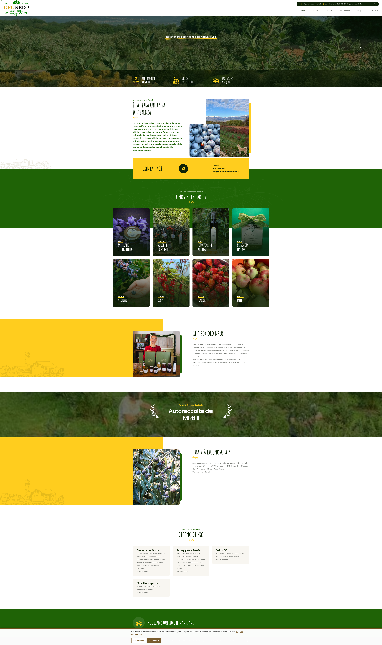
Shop (359, 11)
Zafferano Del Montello (125, 247)
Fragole (201, 300)
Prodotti (329, 11)
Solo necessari (138, 640)
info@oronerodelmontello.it (312, 4)
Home (303, 11)
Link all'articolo (142, 571)
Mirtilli (122, 300)
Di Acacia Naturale (242, 247)
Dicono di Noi (374, 11)
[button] (360, 45)
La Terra (316, 11)
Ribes (160, 300)
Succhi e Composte (163, 247)
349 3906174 (219, 168)
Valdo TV (221, 550)
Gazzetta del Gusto (148, 550)
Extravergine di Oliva (204, 247)
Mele (239, 300)
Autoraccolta (345, 11)
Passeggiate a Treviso (189, 550)
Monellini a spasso (147, 583)
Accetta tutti (154, 640)
